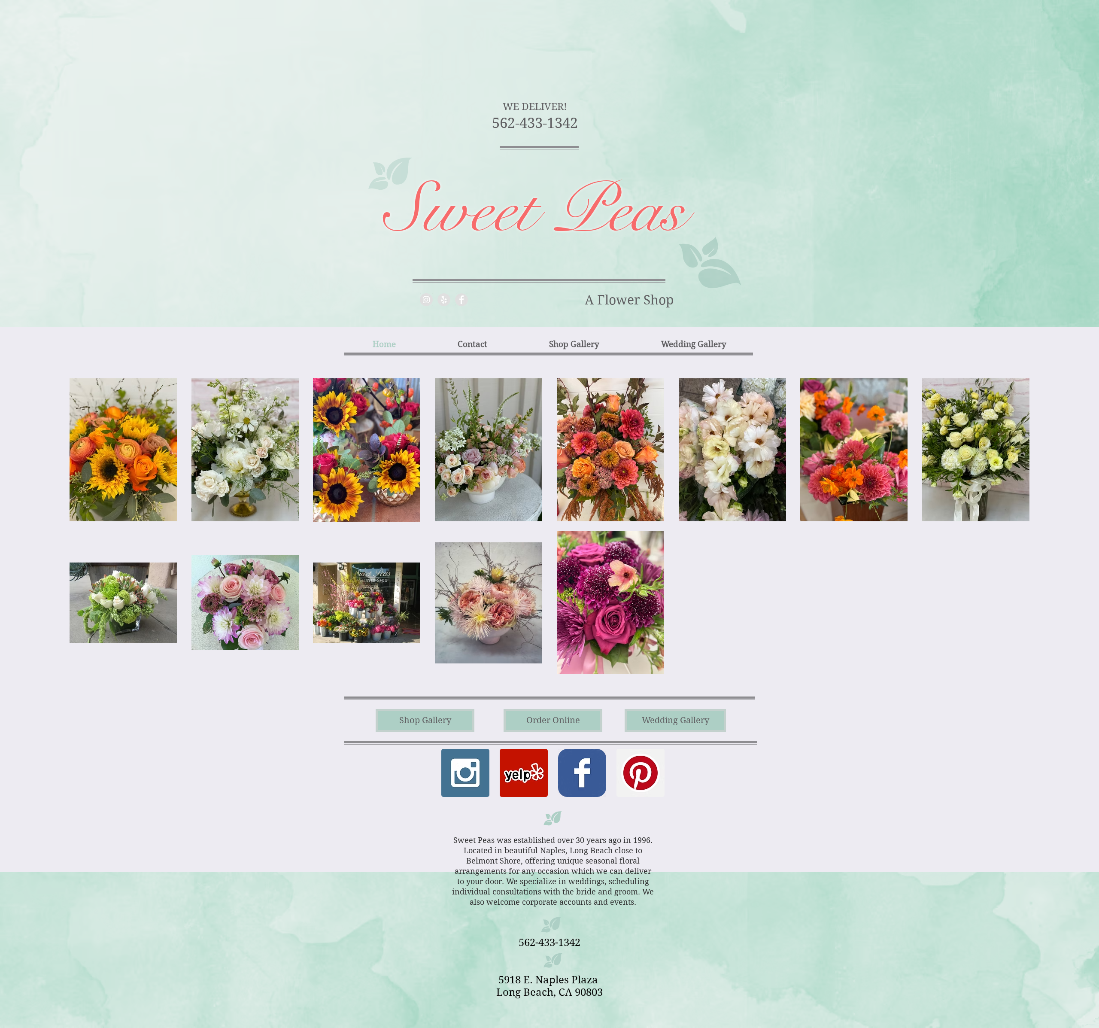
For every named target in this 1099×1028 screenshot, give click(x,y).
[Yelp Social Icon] (524, 773)
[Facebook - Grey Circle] (461, 299)
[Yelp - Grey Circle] (443, 299)
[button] (553, 720)
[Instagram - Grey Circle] (426, 299)
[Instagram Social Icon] (465, 773)
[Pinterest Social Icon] (640, 773)
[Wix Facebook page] (582, 773)
